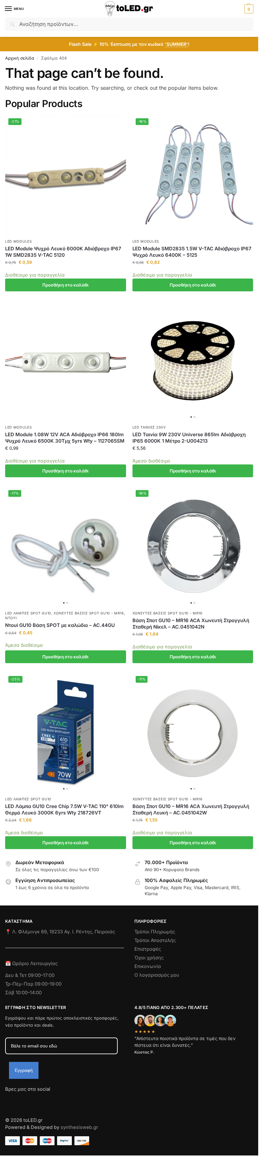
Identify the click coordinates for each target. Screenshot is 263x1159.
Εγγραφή (24, 1070)
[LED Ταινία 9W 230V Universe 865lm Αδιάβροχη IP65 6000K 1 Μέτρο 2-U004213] (192, 361)
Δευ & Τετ (16, 975)
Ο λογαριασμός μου (156, 975)
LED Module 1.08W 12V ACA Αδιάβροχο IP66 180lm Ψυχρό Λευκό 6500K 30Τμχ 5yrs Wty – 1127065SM (64, 437)
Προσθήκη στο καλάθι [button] (65, 285)
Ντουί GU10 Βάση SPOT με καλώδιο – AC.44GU (60, 625)
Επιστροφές (147, 949)
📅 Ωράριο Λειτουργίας (31, 963)
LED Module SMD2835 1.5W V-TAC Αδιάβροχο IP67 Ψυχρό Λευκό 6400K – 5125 (191, 252)
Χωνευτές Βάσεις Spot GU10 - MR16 (89, 613)
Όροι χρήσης (149, 958)
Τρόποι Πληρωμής (154, 932)
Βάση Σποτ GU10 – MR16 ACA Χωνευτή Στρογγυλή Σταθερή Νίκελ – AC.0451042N (190, 623)
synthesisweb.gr (79, 1127)
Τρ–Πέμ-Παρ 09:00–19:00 (33, 984)
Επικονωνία (147, 966)
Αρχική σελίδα (19, 58)
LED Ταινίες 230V (149, 427)
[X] (44, 1101)
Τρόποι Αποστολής (155, 940)
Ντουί (11, 618)
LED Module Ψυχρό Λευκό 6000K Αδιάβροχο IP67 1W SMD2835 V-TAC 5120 (63, 252)
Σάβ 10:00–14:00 (23, 993)
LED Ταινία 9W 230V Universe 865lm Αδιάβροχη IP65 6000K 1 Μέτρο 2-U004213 (189, 437)
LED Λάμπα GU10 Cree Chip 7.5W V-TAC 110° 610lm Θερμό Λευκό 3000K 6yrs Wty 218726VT (64, 809)
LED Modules (18, 241)
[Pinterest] (68, 1101)
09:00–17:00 (41, 975)
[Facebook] (8, 1101)
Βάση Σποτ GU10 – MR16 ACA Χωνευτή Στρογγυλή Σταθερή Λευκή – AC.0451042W (190, 809)
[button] (248, 8)
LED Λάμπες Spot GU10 (28, 613)
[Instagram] (21, 1101)
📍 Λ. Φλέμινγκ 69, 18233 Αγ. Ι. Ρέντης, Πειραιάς (60, 932)
